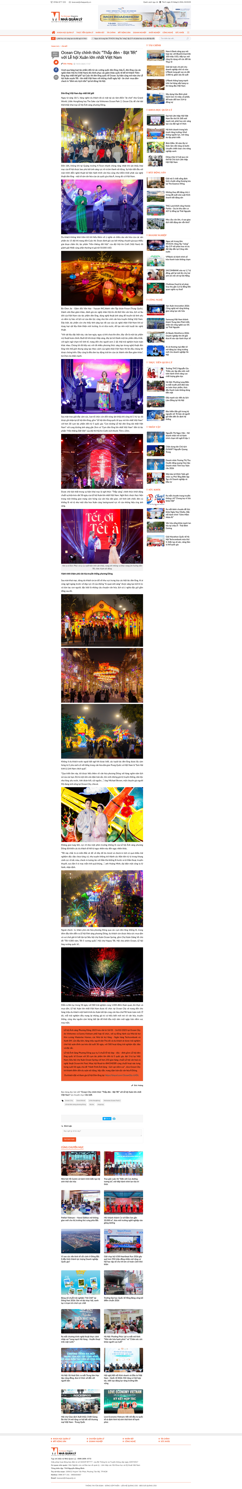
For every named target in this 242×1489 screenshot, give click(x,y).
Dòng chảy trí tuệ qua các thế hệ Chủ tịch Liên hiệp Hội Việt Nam (177, 159)
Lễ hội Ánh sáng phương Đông (75, 1104)
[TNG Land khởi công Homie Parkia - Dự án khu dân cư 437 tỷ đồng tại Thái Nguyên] (155, 209)
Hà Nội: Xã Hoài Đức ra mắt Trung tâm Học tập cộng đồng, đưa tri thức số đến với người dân (80, 1378)
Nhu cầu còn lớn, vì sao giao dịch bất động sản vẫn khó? (178, 221)
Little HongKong (94, 1100)
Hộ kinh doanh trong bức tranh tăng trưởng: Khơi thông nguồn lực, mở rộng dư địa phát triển (177, 133)
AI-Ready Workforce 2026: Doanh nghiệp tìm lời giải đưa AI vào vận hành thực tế (178, 335)
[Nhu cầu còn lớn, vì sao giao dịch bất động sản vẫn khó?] (155, 223)
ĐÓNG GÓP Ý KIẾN (112, 1486)
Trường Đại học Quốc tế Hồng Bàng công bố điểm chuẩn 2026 (123, 1299)
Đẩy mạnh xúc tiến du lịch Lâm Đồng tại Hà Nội (177, 399)
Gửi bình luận (69, 1139)
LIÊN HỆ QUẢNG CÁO (129, 1486)
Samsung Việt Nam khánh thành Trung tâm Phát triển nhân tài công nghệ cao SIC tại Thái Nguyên (178, 323)
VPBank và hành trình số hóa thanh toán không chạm (178, 258)
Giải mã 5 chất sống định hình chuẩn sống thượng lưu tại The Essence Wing (178, 181)
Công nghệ (155, 300)
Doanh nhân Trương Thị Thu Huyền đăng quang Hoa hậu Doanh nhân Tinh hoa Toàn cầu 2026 (178, 464)
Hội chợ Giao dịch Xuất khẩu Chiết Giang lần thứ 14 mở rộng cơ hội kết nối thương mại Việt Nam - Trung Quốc (79, 1419)
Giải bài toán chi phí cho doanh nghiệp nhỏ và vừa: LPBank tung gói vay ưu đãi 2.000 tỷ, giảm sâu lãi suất (178, 71)
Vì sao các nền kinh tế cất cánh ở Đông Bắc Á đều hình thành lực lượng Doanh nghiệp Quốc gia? (80, 1259)
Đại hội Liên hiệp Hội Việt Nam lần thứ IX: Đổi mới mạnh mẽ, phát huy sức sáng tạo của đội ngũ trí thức (178, 120)
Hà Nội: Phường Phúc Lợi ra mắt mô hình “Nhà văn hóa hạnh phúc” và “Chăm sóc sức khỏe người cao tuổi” (123, 1339)
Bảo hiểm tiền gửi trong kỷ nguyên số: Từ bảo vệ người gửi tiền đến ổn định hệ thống (178, 415)
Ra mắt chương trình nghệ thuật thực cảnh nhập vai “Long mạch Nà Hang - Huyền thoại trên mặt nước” (80, 1339)
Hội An (91, 1104)
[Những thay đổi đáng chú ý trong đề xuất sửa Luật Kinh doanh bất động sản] (155, 196)
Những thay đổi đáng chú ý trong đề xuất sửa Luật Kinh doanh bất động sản (178, 195)
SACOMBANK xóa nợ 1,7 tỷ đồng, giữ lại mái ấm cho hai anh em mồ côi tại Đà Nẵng (178, 273)
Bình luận (55, 54)
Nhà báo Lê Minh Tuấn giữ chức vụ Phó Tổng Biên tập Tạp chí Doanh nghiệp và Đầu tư (177, 478)
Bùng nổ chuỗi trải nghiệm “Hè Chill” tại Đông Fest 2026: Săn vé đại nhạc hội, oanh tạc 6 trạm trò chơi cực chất (80, 1300)
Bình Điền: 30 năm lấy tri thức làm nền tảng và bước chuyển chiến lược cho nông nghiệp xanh (178, 147)
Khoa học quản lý (160, 110)
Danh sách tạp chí (150, 2)
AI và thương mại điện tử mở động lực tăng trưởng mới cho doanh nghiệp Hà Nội (177, 351)
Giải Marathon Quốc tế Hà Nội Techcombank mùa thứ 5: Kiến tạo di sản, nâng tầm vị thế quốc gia (178, 541)
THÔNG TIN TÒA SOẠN (94, 1486)
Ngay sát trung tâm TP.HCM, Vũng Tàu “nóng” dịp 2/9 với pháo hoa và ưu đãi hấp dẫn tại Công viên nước (178, 246)
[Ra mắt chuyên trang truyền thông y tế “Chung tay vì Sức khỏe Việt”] (155, 499)
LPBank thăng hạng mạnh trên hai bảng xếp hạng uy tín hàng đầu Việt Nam (177, 83)
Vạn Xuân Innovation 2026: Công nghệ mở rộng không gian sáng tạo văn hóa (178, 308)
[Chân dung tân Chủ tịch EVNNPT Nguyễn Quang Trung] (155, 450)
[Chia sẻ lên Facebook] (56, 69)
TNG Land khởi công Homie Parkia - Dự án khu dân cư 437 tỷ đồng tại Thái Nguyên (178, 208)
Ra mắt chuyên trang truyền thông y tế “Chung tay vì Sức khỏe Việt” (178, 498)
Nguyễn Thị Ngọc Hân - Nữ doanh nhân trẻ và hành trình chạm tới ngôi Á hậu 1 (126, 38)
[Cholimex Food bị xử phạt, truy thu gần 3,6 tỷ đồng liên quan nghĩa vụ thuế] (155, 288)
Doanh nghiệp (157, 235)
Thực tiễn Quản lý (160, 362)
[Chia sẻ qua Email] (56, 77)
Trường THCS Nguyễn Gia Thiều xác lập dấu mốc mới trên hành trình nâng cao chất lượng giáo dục (177, 372)
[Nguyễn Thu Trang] (139, 17)
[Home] (56, 62)
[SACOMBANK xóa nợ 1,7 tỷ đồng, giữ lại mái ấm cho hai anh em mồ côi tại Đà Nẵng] (155, 274)
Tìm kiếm (187, 39)
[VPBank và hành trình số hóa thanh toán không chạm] (155, 260)
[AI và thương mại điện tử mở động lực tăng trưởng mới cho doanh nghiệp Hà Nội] (155, 350)
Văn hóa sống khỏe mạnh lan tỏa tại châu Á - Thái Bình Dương (178, 525)
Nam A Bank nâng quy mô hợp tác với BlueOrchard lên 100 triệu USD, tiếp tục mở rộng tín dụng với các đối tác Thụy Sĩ (178, 56)
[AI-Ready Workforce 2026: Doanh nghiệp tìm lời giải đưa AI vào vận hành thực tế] (155, 337)
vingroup (101, 1104)
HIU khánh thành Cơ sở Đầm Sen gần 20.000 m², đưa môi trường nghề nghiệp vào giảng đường (123, 1220)
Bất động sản (157, 172)
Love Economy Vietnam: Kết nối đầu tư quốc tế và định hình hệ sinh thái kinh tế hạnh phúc (123, 1419)
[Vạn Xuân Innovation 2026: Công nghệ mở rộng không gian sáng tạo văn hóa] (155, 309)
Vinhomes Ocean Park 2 (112, 1100)
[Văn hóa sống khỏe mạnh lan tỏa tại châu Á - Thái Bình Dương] (155, 527)
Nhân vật (154, 427)
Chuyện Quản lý (96, 1439)
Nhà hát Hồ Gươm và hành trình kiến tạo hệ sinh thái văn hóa (80, 1180)
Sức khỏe (154, 489)
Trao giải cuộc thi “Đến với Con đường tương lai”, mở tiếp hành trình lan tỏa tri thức (121, 1181)
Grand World (81, 1100)
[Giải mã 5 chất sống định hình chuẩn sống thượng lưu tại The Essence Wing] (155, 182)
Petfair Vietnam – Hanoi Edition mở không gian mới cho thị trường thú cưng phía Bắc (80, 1219)
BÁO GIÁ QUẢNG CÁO (148, 1486)
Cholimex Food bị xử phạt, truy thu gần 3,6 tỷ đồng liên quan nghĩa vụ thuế (178, 287)
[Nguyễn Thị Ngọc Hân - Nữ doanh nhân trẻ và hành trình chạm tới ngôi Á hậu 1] (155, 437)
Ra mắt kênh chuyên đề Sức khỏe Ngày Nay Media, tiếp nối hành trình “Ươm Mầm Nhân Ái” (178, 513)
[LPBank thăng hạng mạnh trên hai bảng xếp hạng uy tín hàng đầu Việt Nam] (155, 84)
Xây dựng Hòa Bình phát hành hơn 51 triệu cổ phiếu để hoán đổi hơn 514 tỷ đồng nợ (178, 98)
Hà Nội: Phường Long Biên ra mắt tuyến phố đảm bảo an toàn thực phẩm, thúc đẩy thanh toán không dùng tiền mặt (178, 387)
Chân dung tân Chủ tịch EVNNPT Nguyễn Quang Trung (176, 449)
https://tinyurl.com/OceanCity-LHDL (122, 1075)
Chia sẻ (107, 1118)
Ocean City (69, 1100)
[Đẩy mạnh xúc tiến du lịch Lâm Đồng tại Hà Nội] (155, 401)
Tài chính (154, 45)
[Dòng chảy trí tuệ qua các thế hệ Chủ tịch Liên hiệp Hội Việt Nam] (155, 161)
